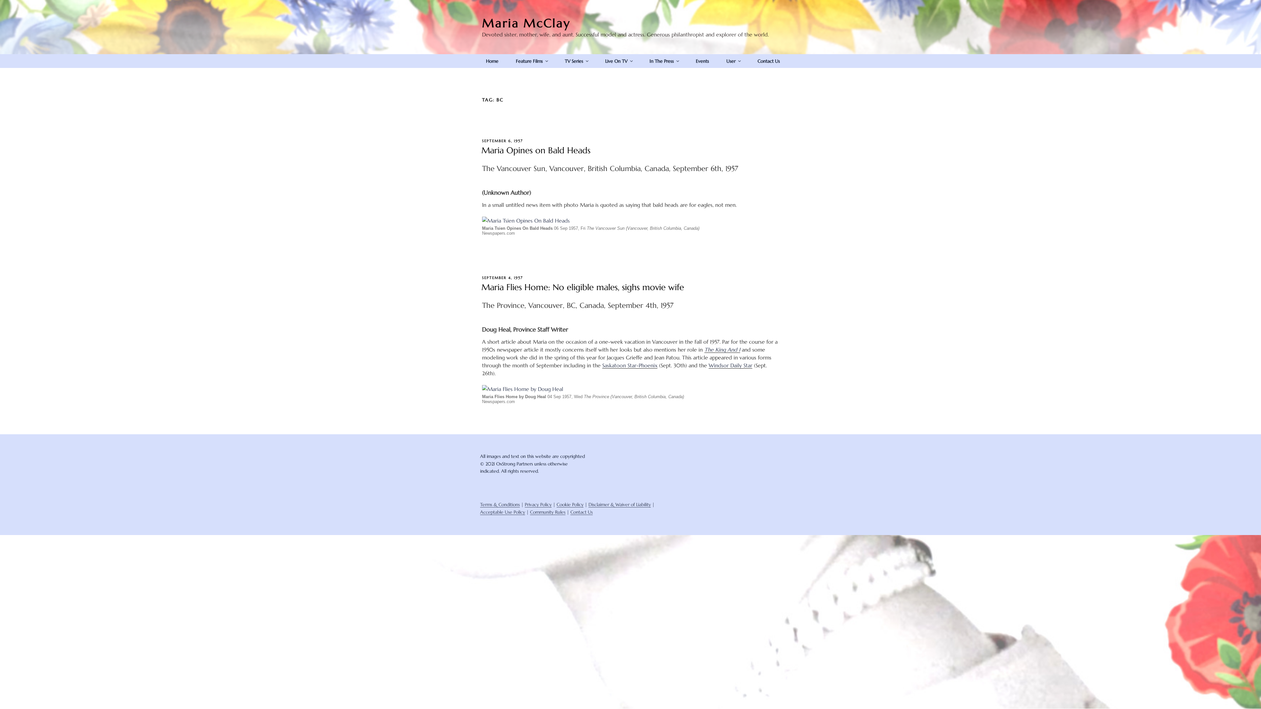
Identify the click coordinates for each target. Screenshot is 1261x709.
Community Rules (547, 512)
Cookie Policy (570, 504)
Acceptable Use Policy (502, 512)
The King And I (722, 349)
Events (702, 61)
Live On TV (616, 61)
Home (492, 61)
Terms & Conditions (500, 504)
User (731, 61)
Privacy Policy (538, 504)
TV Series (574, 61)
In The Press (662, 61)
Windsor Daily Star (730, 365)
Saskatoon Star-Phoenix (629, 365)
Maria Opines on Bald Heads (535, 150)
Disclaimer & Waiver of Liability (619, 504)
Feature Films (529, 61)
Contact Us (769, 61)
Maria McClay (526, 23)
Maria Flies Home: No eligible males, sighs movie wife (582, 287)
